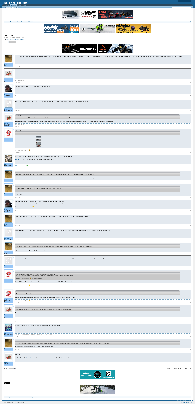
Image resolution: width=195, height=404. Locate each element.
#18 (190, 336)
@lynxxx (17, 159)
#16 (190, 302)
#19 (190, 349)
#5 (190, 126)
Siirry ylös (188, 400)
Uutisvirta (7, 5)
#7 (190, 167)
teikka (5, 94)
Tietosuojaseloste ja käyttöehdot (186, 402)
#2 (190, 82)
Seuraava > (14, 368)
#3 (190, 95)
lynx (15, 39)
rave (18, 39)
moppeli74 (6, 238)
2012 (8, 39)
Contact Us (177, 400)
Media (20, 5)
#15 (190, 287)
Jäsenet (24, 5)
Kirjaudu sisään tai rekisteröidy (184, 1)
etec (11, 39)
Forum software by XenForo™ (13, 402)
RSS (191, 400)
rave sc (22, 39)
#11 (190, 225)
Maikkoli (6, 265)
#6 (190, 152)
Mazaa (5, 109)
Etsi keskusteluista (7, 7)
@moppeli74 (28, 357)
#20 (190, 365)
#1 (190, 66)
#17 (190, 321)
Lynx (10, 37)
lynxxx (20, 37)
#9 (190, 197)
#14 (190, 266)
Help (180, 400)
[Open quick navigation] (190, 21)
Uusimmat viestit (15, 7)
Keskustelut (13, 5)
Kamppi (6, 164)
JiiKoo (5, 138)
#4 (190, 110)
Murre (5, 333)
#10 (190, 210)
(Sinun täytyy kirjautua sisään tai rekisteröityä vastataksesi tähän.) (179, 368)
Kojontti (6, 79)
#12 (190, 239)
